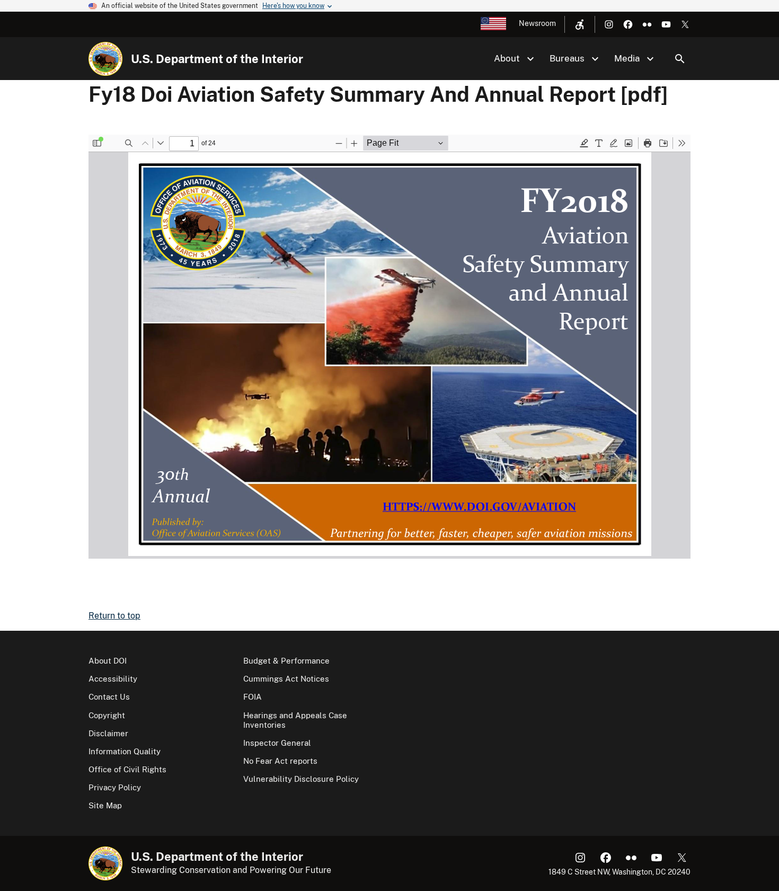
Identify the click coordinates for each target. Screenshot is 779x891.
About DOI (107, 660)
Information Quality (124, 751)
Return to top (114, 616)
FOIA (252, 696)
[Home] (105, 59)
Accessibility (112, 678)
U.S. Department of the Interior (217, 59)
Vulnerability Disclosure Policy (301, 778)
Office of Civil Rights (127, 769)
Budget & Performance (286, 660)
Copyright (106, 715)
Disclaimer (108, 733)
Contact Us (109, 696)
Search (680, 58)
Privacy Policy (114, 787)
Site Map (105, 805)
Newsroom (537, 23)
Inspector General (277, 742)
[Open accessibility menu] (579, 24)
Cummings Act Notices (286, 678)
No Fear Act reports (280, 760)
